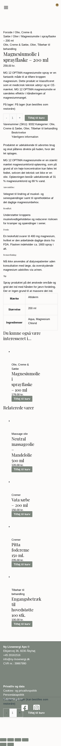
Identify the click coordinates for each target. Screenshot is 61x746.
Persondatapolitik (13, 694)
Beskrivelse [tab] (19, 132)
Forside (7, 32)
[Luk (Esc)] (25, 739)
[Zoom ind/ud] (3, 739)
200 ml (32, 308)
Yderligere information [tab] (25, 136)
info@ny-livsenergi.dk (16, 659)
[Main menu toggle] (6, 7)
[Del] (18, 739)
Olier (16, 36)
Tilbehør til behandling (44, 128)
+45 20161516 (11, 655)
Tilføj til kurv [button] (22, 398)
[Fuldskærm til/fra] (10, 739)
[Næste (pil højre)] (10, 744)
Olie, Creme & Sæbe (15, 44)
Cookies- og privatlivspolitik (20, 690)
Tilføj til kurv (36, 117)
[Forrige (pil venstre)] (3, 744)
